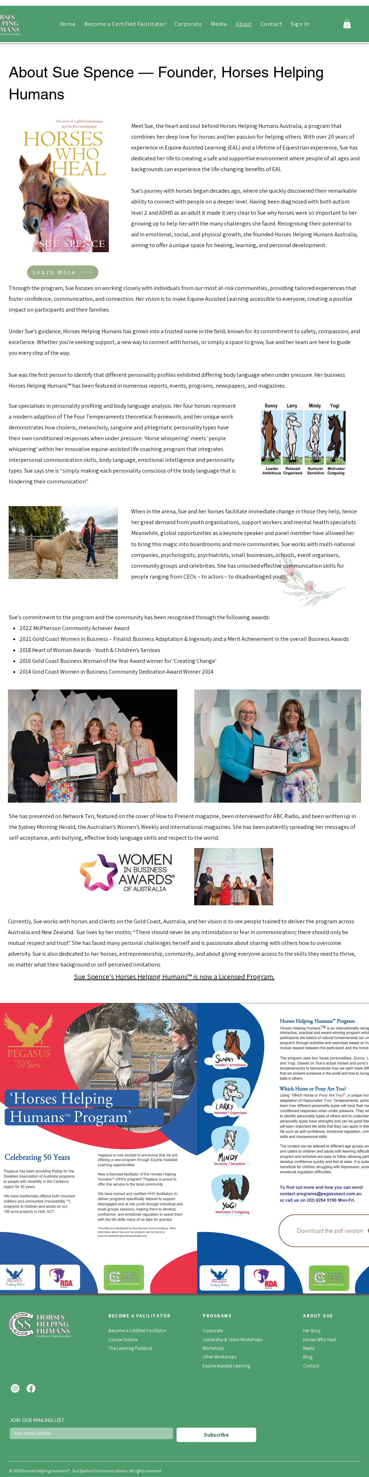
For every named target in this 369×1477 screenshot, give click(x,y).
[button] (347, 23)
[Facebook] (31, 1388)
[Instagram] (15, 1388)
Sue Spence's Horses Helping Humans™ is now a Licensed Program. (174, 976)
